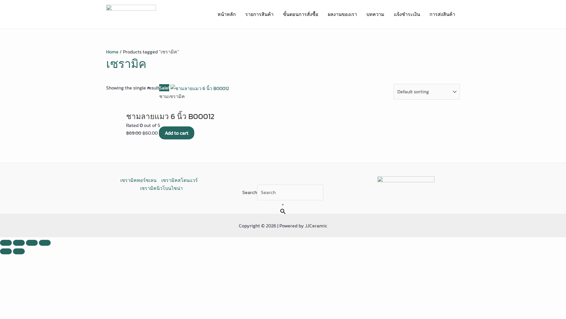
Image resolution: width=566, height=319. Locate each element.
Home (112, 51)
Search (249, 192)
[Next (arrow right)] (19, 251)
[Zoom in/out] (6, 243)
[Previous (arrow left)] (6, 251)
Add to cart (176, 132)
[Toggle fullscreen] (19, 243)
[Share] (32, 243)
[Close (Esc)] (45, 243)
